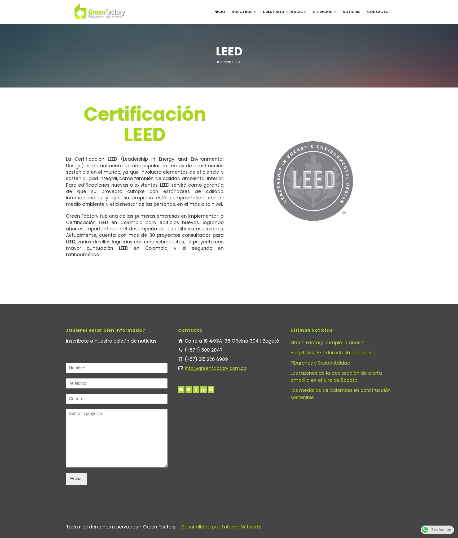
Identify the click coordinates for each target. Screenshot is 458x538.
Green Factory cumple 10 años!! (326, 342)
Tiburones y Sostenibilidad (320, 363)
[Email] (181, 389)
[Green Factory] (99, 11)
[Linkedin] (203, 389)
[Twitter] (189, 389)
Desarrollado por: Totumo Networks (221, 527)
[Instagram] (211, 389)
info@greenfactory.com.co (215, 368)
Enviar (76, 478)
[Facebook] (196, 389)
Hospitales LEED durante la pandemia (333, 352)
